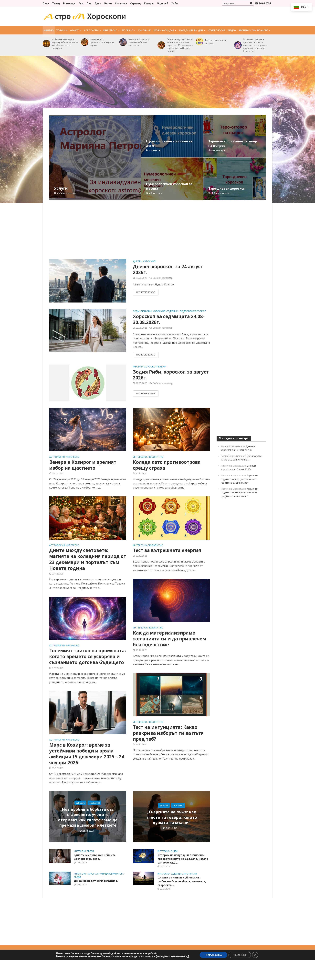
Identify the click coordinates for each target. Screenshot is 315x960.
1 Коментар (155, 150)
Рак (81, 3)
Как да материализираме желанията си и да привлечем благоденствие (169, 638)
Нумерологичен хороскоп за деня (169, 143)
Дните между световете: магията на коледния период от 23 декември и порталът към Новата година (180, 45)
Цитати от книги (187, 873)
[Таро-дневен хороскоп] (234, 178)
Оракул (74, 30)
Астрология (57, 457)
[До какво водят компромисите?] (60, 878)
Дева (98, 3)
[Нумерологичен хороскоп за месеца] (172, 178)
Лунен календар (163, 30)
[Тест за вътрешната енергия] (199, 41)
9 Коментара (218, 150)
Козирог (149, 3)
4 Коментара (155, 193)
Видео (232, 30)
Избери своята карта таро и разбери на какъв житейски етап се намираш (65, 44)
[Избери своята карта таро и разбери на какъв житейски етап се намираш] (46, 43)
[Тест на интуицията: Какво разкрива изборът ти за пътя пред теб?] (171, 694)
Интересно (110, 30)
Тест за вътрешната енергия (216, 41)
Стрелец (135, 3)
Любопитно (155, 457)
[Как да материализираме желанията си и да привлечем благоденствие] (171, 600)
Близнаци (69, 3)
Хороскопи (91, 30)
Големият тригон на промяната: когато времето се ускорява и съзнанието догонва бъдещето (255, 45)
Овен (46, 3)
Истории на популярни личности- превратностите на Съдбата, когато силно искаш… (183, 858)
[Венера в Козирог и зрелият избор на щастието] (123, 42)
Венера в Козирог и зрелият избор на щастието (138, 42)
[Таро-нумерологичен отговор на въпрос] (234, 136)
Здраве (80, 802)
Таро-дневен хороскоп (226, 188)
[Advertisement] (157, 82)
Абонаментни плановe (253, 30)
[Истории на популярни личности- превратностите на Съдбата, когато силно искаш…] (143, 855)
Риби (174, 3)
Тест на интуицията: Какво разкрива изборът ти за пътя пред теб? (168, 733)
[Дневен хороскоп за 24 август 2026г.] (87, 280)
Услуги (60, 30)
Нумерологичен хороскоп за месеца (169, 186)
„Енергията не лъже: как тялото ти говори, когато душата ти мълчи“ (171, 817)
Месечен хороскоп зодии (149, 366)
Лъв (88, 3)
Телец (56, 3)
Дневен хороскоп (144, 261)
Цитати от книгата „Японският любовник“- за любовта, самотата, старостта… (182, 881)
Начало (49, 30)
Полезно (127, 30)
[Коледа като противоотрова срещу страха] (84, 42)
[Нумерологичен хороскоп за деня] (172, 136)
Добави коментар (66, 193)
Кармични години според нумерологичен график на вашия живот (239, 479)
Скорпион (121, 3)
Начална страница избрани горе (105, 873)
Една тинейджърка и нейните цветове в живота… (95, 857)
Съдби (90, 851)
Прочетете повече (145, 292)
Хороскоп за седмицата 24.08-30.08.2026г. (168, 319)
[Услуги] (95, 157)
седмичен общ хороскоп (149, 311)
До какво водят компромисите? (96, 881)
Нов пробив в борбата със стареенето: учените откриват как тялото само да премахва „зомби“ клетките (87, 817)
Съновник (144, 30)
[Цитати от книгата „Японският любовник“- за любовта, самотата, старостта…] (143, 878)
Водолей (162, 3)
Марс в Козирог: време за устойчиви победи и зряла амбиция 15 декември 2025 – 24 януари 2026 (86, 753)
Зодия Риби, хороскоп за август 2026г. (171, 375)
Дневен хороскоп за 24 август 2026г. (168, 269)
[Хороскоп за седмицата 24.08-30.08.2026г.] (87, 330)
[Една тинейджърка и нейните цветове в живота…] (60, 855)
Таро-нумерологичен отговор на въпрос (232, 143)
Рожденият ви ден (191, 30)
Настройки (239, 954)
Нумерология (216, 30)
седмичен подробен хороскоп (186, 311)
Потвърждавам (213, 954)
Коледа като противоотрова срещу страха (102, 42)
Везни (108, 3)
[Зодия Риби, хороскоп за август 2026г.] (87, 383)
